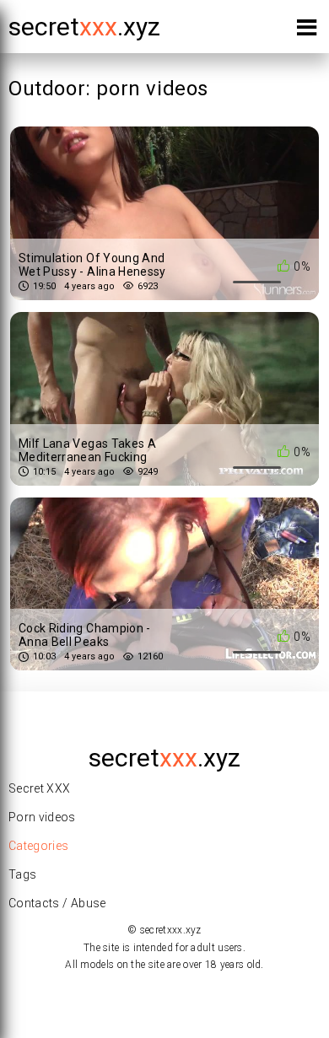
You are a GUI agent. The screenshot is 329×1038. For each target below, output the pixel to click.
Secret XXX (39, 788)
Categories (38, 845)
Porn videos (42, 817)
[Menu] (306, 30)
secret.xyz (84, 26)
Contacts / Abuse (57, 903)
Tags (22, 874)
